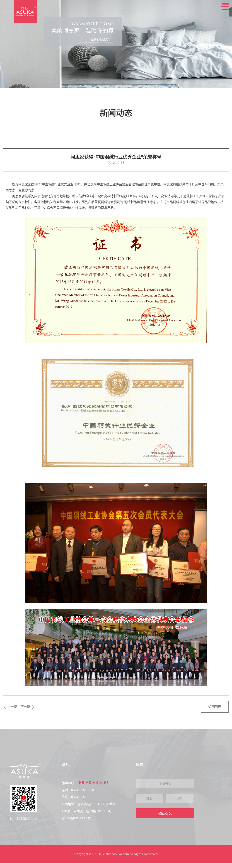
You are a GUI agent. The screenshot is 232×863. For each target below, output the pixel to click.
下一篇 (25, 707)
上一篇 (12, 707)
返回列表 (214, 707)
